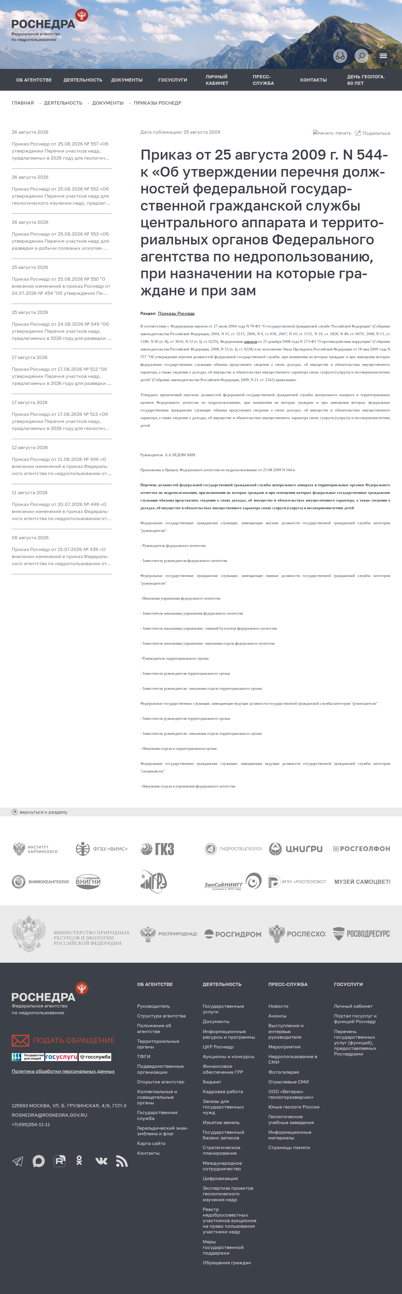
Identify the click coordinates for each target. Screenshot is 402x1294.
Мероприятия (284, 1047)
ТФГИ (143, 1056)
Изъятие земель (221, 1122)
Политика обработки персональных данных (63, 1071)
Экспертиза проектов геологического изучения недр (228, 1193)
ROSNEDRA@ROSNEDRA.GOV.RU (49, 1115)
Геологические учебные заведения (291, 1119)
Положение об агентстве (154, 1028)
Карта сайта (151, 1143)
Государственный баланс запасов (223, 1135)
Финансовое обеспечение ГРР (223, 1069)
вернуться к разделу (43, 812)
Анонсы (277, 1016)
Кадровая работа (223, 1091)
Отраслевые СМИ (288, 1082)
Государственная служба (157, 1115)
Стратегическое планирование (221, 1150)
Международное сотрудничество (222, 1165)
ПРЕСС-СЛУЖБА (263, 80)
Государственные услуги (223, 1009)
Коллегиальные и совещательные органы (157, 1097)
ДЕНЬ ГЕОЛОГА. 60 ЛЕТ (366, 80)
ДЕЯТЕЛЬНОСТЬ (83, 80)
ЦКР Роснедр (218, 1047)
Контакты (148, 1153)
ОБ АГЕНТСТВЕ (34, 80)
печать (343, 133)
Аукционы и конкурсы (229, 1056)
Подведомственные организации (160, 1069)
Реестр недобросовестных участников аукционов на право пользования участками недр (229, 1220)
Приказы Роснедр (176, 313)
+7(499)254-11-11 (31, 1124)
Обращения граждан (227, 1262)
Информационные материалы (289, 1135)
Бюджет (212, 1082)
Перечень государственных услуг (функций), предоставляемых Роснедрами (355, 1042)
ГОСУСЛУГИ (172, 80)
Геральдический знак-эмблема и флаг (162, 1130)
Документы (216, 1021)
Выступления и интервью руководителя (286, 1031)
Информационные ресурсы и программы (229, 1034)
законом (250, 341)
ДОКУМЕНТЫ (127, 80)
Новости (278, 1006)
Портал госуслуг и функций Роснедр (355, 1018)
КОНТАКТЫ (313, 80)
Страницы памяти (289, 1147)
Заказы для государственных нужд (223, 1106)
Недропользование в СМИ (292, 1059)
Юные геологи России (294, 1107)
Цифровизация (220, 1178)
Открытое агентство (161, 1082)
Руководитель (153, 1006)
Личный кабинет (353, 1006)
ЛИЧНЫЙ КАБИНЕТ (217, 80)
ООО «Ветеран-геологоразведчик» (291, 1094)
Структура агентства (161, 1016)
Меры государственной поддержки (223, 1247)
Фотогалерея (283, 1072)
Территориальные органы (158, 1044)
